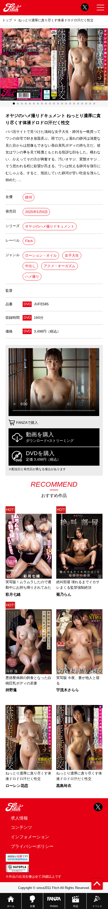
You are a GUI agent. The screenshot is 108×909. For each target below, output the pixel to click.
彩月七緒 (13, 594)
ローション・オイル (41, 255)
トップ (7, 20)
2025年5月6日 (36, 212)
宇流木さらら (67, 690)
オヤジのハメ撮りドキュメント (49, 226)
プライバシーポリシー (32, 846)
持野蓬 (11, 690)
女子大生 (72, 255)
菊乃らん (63, 594)
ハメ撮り (32, 276)
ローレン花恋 (17, 786)
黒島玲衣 (63, 786)
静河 (28, 197)
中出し (30, 266)
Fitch (29, 241)
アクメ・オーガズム (59, 266)
